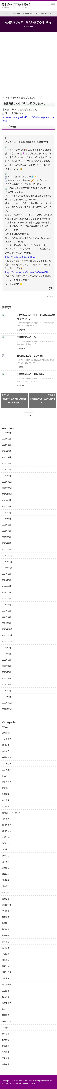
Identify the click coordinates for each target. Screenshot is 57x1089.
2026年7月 (6, 438)
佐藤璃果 (5, 794)
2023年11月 (7, 635)
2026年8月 (6, 432)
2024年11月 (7, 561)
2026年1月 (6, 475)
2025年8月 (6, 506)
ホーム (28, 415)
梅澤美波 (5, 935)
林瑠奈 (5, 923)
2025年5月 (6, 524)
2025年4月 (6, 531)
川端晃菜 (5, 880)
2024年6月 (6, 592)
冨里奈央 (5, 800)
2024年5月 (6, 598)
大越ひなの (6, 837)
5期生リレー (7, 726)
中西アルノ (6, 757)
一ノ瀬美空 (6, 739)
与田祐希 (5, 745)
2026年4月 (6, 457)
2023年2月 (6, 690)
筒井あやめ (6, 1003)
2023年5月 (6, 672)
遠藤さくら (6, 1021)
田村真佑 (5, 978)
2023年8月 (6, 653)
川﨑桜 (5, 886)
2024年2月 (6, 617)
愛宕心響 (5, 898)
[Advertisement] (28, 61)
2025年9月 (6, 500)
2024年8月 (6, 580)
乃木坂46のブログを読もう (16, 4)
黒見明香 (5, 1058)
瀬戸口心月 (6, 972)
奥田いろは (6, 843)
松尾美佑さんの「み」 (27, 337)
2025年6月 (6, 518)
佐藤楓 (5, 788)
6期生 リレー (7, 733)
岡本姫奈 (5, 868)
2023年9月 (6, 647)
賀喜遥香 (5, 1015)
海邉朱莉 (5, 960)
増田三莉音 (6, 831)
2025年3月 (6, 537)
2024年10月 (7, 567)
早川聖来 (5, 911)
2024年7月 (6, 586)
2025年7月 (6, 512)
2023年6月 (6, 666)
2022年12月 (7, 702)
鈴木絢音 (5, 1039)
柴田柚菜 (5, 929)
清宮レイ (5, 966)
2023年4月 (6, 678)
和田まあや (6, 825)
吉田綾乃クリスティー (11, 812)
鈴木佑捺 (5, 1033)
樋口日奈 (5, 947)
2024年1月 (6, 623)
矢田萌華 (5, 990)
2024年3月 (6, 611)
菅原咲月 (5, 1009)
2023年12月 (7, 629)
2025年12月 (7, 482)
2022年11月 (7, 709)
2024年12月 (7, 555)
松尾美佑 (29, 26)
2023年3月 (6, 684)
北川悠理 (5, 806)
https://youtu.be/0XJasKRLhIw (20, 257)
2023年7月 (6, 660)
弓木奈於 (5, 892)
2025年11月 (7, 488)
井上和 (5, 775)
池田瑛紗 (5, 953)
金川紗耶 (5, 1027)
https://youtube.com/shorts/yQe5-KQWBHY (27, 272)
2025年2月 (6, 543)
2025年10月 (7, 494)
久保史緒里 (6, 763)
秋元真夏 (5, 997)
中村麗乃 (5, 751)
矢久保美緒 (6, 984)
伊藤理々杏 (6, 782)
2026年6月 (6, 445)
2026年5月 (6, 451)
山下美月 (5, 861)
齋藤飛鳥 (5, 1064)
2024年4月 (6, 604)
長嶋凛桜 (5, 1046)
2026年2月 (6, 469)
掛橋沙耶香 (6, 904)
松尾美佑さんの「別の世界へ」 (31, 374)
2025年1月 (6, 549)
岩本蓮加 (5, 874)
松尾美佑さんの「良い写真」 (30, 355)
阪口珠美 (5, 1052)
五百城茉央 (6, 769)
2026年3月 (6, 463)
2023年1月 (6, 696)
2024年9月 (6, 574)
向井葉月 (5, 818)
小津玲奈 (5, 855)
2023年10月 (7, 641)
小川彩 (5, 849)
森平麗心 (5, 941)
